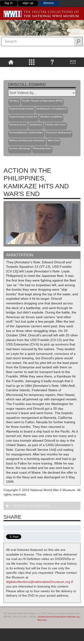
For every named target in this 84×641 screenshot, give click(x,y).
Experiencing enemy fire (23, 116)
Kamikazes (36, 124)
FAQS (52, 62)
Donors (48, 3)
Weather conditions (51, 116)
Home (11, 62)
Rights (11, 70)
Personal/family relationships (26, 132)
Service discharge (19, 148)
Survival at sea (18, 124)
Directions (42, 619)
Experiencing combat (21, 108)
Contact (73, 62)
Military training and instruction (27, 140)
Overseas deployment (58, 132)
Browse (31, 62)
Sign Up (28, 3)
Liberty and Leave (55, 124)
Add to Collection (31, 506)
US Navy (14, 100)
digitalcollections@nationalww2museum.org (38, 582)
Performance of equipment (52, 108)
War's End (53, 140)
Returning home (42, 148)
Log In (9, 3)
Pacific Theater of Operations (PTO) (42, 100)
